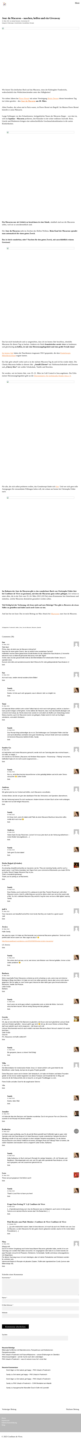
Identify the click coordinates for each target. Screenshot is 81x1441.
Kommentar (6, 1277)
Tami (4, 704)
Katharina (6, 1129)
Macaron (34, 627)
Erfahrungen (10, 23)
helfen (17, 627)
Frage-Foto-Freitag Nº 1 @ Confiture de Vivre (26, 1204)
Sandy (8, 1374)
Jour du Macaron (28, 101)
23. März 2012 (5, 1131)
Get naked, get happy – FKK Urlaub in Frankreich (33, 1370)
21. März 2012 (11, 957)
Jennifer (5, 1112)
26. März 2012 (5, 1175)
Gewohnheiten (18, 23)
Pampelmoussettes (8, 1352)
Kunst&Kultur (25, 23)
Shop (3, 1425)
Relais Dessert (53, 98)
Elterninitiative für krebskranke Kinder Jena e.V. (52, 376)
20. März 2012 (5, 706)
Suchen (4, 1335)
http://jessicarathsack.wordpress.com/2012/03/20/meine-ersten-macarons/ (27, 941)
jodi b (4, 909)
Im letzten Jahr (7, 353)
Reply (3, 664)
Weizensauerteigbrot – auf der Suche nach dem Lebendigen (22, 1357)
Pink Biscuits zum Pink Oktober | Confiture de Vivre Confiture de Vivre (36, 1222)
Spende (39, 627)
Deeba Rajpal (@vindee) (12, 863)
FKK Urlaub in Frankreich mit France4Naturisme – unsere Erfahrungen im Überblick (31, 1354)
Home (4, 1418)
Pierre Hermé (24, 98)
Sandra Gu (6, 748)
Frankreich (12, 627)
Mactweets (55, 614)
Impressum (5, 1420)
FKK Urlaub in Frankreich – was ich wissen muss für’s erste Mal (24, 1359)
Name (4, 1297)
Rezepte (32, 23)
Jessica (5, 927)
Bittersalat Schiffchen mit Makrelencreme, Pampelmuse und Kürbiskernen (27, 1350)
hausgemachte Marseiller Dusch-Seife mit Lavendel (31, 1388)
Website (4, 1312)
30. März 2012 (11, 1206)
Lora (4, 1173)
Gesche (5, 1017)
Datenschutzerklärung (9, 1423)
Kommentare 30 (25, 21)
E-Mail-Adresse (7, 1305)
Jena (20, 627)
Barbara (5, 973)
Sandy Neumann (16, 21)
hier (57, 486)
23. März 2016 (5, 1244)
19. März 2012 (5, 21)
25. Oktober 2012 (11, 1224)
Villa (4, 1063)
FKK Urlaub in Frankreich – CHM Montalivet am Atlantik (32, 1383)
